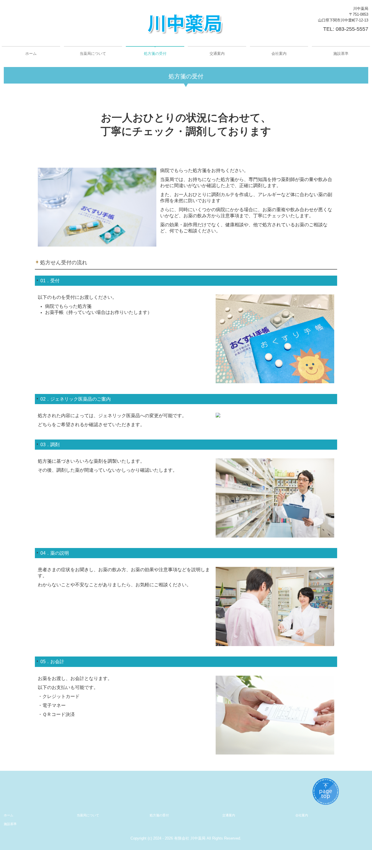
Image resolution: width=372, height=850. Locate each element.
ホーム (31, 53)
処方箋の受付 (155, 53)
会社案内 (279, 53)
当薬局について (93, 53)
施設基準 (340, 53)
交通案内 (217, 53)
